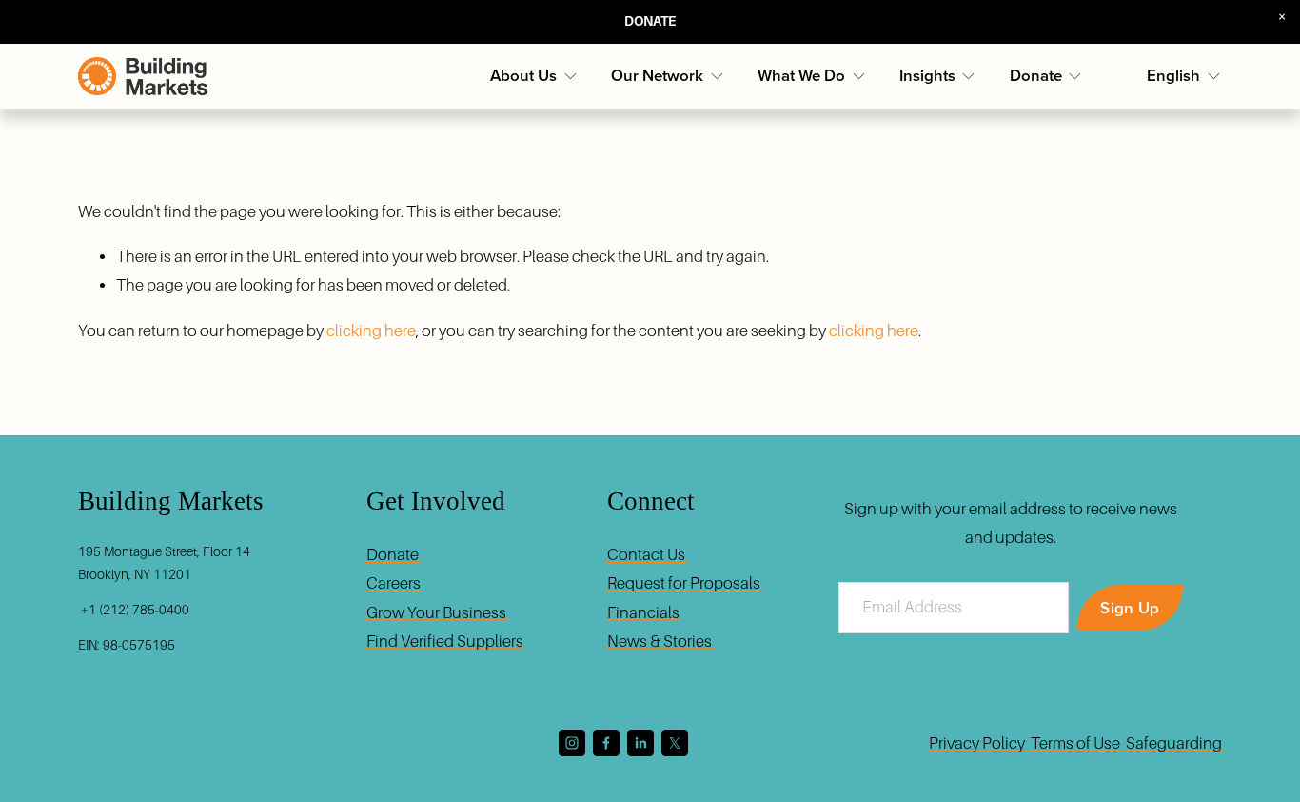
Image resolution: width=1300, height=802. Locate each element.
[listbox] (1184, 76)
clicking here (371, 331)
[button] (1282, 18)
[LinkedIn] (640, 743)
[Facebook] (606, 743)
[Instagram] (572, 743)
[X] (674, 743)
